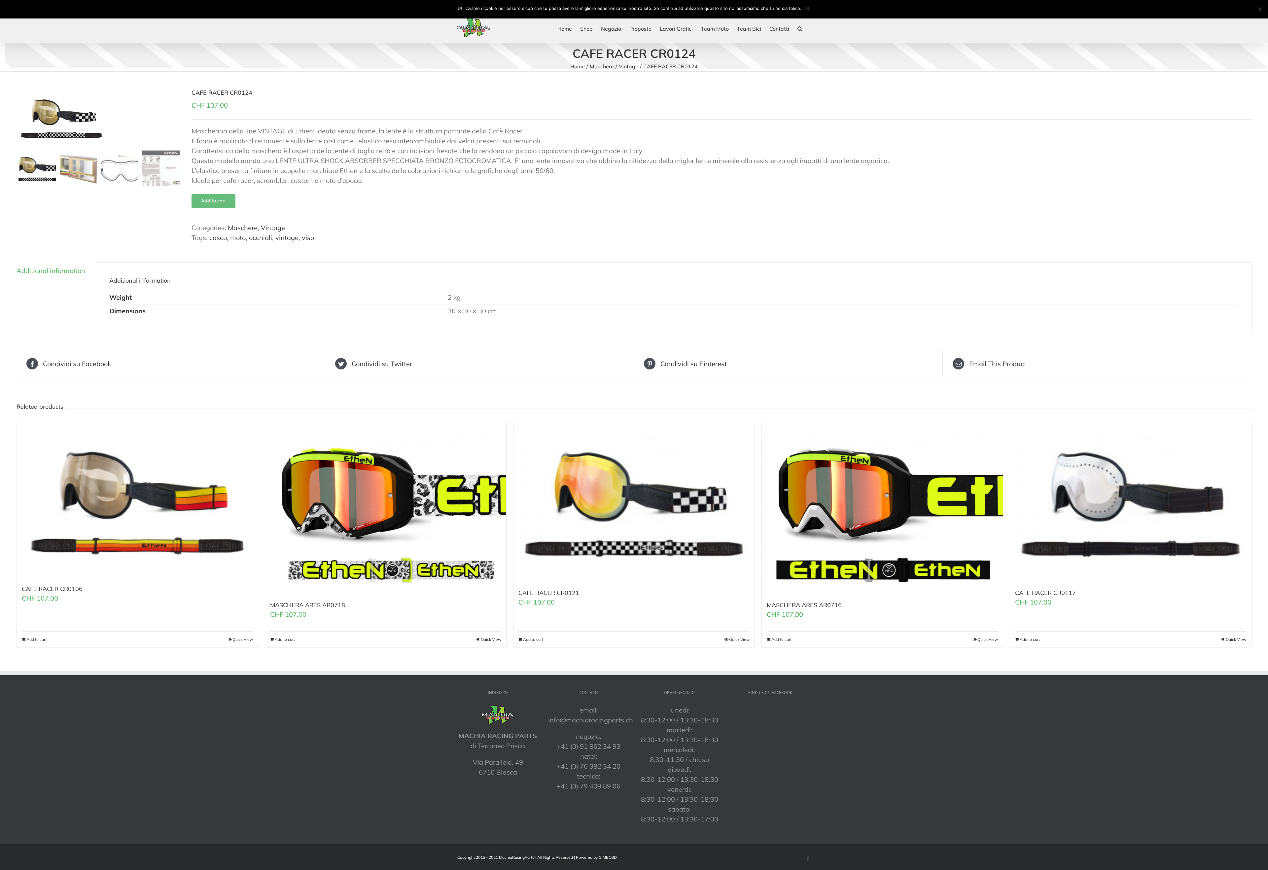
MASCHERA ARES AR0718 (307, 605)
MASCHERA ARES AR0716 (804, 605)
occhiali (260, 237)
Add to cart (213, 201)
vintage (287, 237)
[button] (799, 29)
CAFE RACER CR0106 (52, 589)
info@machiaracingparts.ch (590, 720)
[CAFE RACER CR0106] (137, 500)
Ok (807, 8)
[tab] (53, 270)
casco (218, 237)
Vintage (273, 228)
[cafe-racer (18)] (99, 118)
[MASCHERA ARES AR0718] (385, 508)
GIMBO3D (608, 857)
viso (308, 237)
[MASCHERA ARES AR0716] (882, 508)
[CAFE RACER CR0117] (1130, 502)
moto (238, 237)
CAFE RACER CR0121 (548, 593)
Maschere (243, 228)
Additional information (51, 270)
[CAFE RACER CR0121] (634, 502)
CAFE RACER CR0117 (1045, 593)
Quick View (242, 639)
